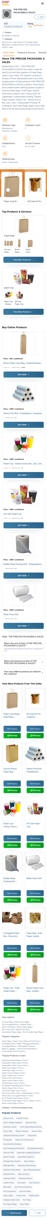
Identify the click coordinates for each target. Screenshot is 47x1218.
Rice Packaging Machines (14, 1148)
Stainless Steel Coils (12, 1200)
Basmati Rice (31, 1123)
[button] (40, 17)
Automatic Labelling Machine (28, 1153)
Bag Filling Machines (32, 1170)
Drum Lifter (8, 1131)
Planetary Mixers (25, 1178)
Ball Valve (7, 1187)
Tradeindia (5, 1108)
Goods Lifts (20, 1196)
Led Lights (21, 1183)
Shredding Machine (35, 1148)
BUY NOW (22, 375)
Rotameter (32, 1135)
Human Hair (8, 1118)
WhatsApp (13, 735)
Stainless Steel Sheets (27, 1165)
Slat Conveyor (23, 1174)
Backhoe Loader (10, 1127)
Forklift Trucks (22, 1118)
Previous (8, 190)
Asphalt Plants (9, 1174)
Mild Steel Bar (9, 1165)
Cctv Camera (34, 1183)
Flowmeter (8, 1140)
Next (39, 190)
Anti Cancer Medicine (23, 1187)
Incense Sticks (25, 1191)
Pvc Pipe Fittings (10, 1204)
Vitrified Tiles (34, 1196)
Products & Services (27, 53)
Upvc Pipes (24, 1204)
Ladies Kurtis (9, 1183)
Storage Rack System (12, 1161)
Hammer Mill (9, 1153)
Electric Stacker (22, 1131)
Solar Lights (8, 1196)
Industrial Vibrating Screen (14, 1135)
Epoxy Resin (29, 1161)
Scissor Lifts (36, 1131)
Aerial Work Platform (26, 1157)
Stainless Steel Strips (12, 1170)
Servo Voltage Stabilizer (13, 1123)
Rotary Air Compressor (24, 1140)
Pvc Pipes (27, 1200)
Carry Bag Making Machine (31, 1127)
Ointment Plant (9, 1178)
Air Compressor (10, 1191)
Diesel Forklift (9, 1157)
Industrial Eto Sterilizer (12, 1144)
